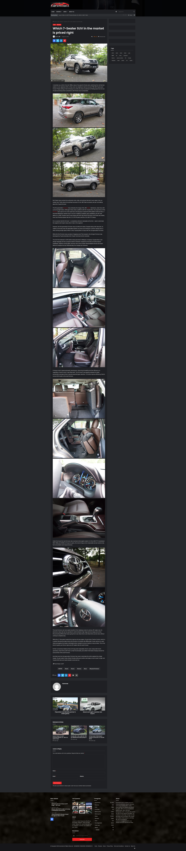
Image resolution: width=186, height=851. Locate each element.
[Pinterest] (64, 40)
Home (53, 11)
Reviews (58, 11)
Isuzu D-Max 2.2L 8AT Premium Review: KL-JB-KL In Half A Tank (60, 737)
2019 (60, 668)
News (65, 11)
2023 (125, 53)
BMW (113, 55)
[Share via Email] (73, 675)
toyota (131, 60)
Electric (113, 58)
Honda (129, 58)
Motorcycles (98, 811)
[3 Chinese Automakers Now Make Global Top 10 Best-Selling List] (89, 803)
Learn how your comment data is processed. (81, 785)
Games (97, 829)
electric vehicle (120, 58)
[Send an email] (59, 36)
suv (86, 668)
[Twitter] (57, 40)
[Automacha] (59, 4)
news (79, 668)
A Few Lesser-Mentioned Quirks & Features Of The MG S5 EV (96, 737)
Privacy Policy (110, 846)
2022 (121, 53)
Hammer (57, 36)
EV (125, 58)
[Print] (76, 675)
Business (97, 804)
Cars (58, 21)
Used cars (97, 825)
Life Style (97, 809)
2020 (117, 53)
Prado (88, 208)
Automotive (97, 802)
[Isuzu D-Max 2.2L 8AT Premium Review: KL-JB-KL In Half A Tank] (61, 730)
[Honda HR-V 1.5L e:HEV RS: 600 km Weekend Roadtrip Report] (79, 730)
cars (73, 668)
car (116, 55)
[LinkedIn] (61, 40)
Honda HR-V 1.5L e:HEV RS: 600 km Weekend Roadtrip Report (79, 736)
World (96, 827)
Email (54, 776)
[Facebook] (54, 40)
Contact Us (127, 846)
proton (123, 60)
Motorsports (98, 813)
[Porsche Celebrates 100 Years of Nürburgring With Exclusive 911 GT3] (89, 811)
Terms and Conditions (119, 846)
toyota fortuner (94, 668)
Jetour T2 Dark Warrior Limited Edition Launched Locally (71, 15)
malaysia (113, 60)
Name (54, 770)
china (120, 55)
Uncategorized (98, 823)
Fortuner (65, 208)
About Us (71, 11)
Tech (96, 820)
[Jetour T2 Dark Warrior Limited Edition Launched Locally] (75, 807)
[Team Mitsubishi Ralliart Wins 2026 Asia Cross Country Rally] (75, 811)
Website (82, 776)
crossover (126, 55)
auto (67, 668)
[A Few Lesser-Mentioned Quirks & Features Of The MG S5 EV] (97, 730)
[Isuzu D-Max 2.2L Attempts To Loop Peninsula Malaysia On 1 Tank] (89, 807)
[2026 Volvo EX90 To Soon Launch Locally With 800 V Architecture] (82, 807)
